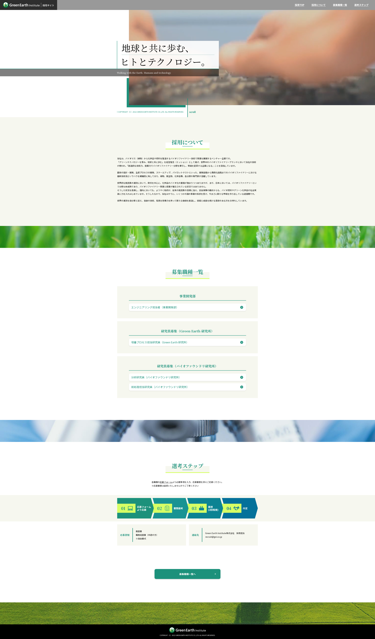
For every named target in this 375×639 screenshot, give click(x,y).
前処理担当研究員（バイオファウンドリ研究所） (160, 387)
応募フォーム (166, 482)
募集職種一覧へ (187, 574)
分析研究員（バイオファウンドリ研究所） (156, 377)
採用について (319, 5)
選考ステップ (361, 5)
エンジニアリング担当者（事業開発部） (155, 307)
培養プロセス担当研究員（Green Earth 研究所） (160, 342)
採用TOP (299, 5)
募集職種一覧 (340, 5)
